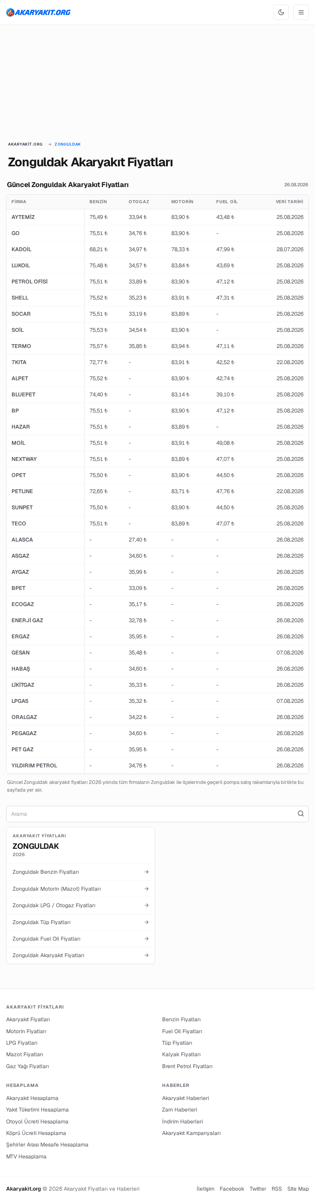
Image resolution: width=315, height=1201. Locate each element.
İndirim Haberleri (182, 1121)
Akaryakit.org (25, 144)
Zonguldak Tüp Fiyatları (81, 922)
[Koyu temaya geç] (281, 12)
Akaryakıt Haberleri (185, 1098)
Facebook (232, 1188)
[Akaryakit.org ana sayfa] (38, 12)
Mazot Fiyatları (24, 1054)
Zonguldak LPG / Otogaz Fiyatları (81, 905)
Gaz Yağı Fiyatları (27, 1066)
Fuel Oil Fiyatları (182, 1031)
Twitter (258, 1188)
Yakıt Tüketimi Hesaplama (37, 1109)
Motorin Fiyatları (26, 1031)
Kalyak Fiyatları (181, 1054)
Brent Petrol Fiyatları (187, 1066)
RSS (277, 1188)
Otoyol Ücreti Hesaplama (37, 1121)
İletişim (205, 1188)
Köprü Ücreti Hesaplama (36, 1133)
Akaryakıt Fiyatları (28, 1019)
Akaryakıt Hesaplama (32, 1098)
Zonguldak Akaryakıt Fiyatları (81, 955)
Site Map (298, 1188)
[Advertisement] (157, 84)
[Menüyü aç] (301, 12)
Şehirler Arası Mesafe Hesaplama (47, 1144)
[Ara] (300, 814)
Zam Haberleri (179, 1109)
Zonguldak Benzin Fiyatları (81, 871)
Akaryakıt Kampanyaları (191, 1133)
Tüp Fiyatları (177, 1042)
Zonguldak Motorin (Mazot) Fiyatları (81, 888)
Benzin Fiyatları (181, 1019)
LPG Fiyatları (21, 1042)
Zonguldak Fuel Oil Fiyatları (81, 938)
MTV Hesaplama (26, 1156)
